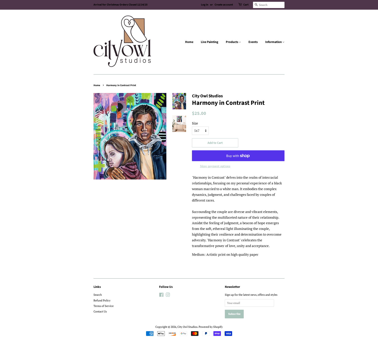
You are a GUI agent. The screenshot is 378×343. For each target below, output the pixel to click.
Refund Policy (102, 300)
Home (189, 42)
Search (98, 295)
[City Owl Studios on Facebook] (161, 295)
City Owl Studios (187, 327)
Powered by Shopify (211, 327)
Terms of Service (104, 306)
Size (195, 123)
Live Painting (209, 42)
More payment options (215, 166)
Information (273, 42)
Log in (204, 5)
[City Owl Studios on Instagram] (168, 295)
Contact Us (100, 311)
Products (232, 42)
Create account (224, 5)
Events (253, 42)
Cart (245, 5)
